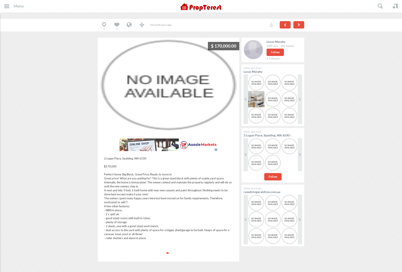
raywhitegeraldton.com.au (262, 192)
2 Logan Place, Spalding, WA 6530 (266, 135)
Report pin (271, 25)
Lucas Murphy (276, 41)
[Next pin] (298, 24)
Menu (19, 6)
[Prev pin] (285, 24)
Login (395, 6)
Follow (275, 52)
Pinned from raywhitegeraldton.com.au (129, 25)
